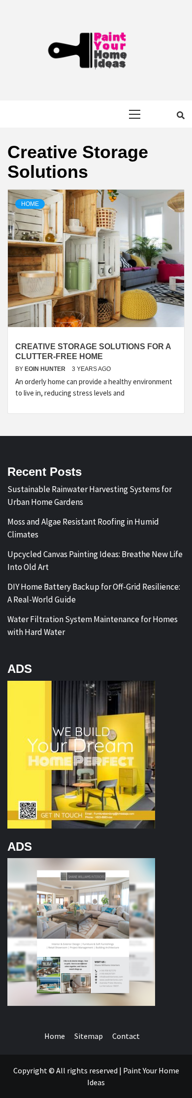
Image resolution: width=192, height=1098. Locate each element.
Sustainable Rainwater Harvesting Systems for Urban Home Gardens (89, 495)
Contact (126, 1036)
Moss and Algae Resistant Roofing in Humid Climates (83, 528)
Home (30, 203)
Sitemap (88, 1036)
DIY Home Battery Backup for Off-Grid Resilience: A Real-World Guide (93, 593)
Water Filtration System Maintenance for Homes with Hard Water (92, 625)
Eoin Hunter (46, 369)
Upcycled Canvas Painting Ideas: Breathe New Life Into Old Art (95, 560)
